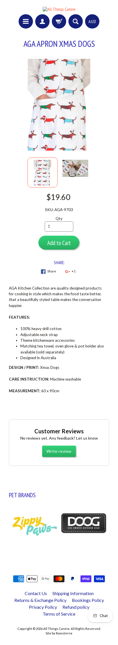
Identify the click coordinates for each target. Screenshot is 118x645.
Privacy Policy (43, 607)
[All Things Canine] (59, 9)
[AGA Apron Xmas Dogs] (42, 172)
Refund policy (75, 607)
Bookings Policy (88, 600)
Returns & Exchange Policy (40, 600)
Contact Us (36, 593)
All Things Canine (56, 628)
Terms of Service (59, 613)
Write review (59, 451)
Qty (59, 218)
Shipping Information (73, 593)
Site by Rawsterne (59, 633)
